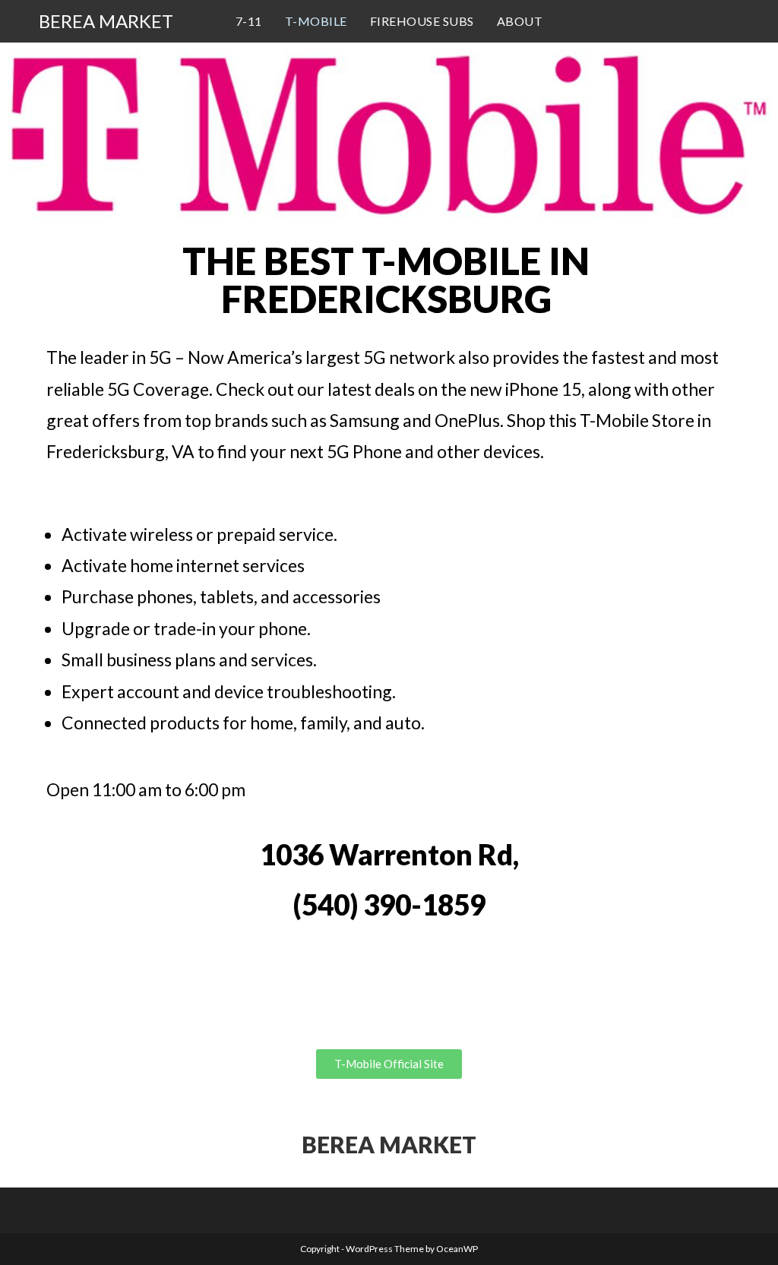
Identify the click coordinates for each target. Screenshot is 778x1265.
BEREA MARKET (106, 21)
